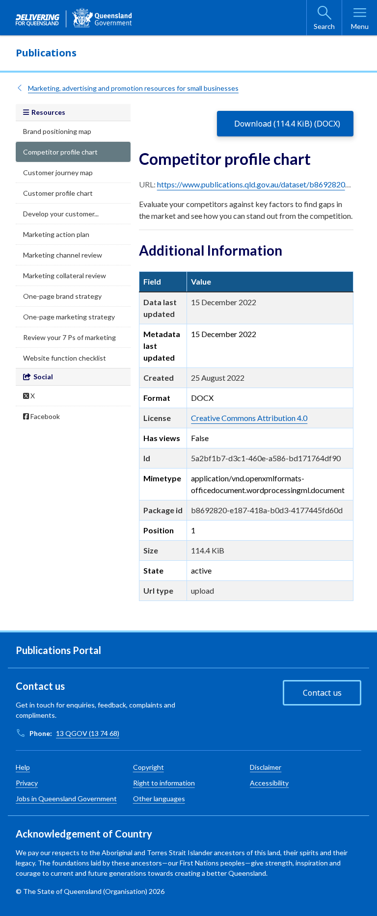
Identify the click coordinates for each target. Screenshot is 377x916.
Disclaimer (265, 767)
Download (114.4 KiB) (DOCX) (287, 123)
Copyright (148, 767)
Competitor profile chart (60, 152)
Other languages (159, 798)
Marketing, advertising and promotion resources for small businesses (133, 88)
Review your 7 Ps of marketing (69, 337)
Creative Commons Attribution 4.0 (249, 417)
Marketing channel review (62, 255)
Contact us (322, 692)
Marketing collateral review (64, 275)
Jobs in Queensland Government (66, 798)
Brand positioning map (57, 131)
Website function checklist (64, 358)
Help (23, 767)
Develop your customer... (61, 213)
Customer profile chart (58, 193)
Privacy (27, 783)
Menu (360, 26)
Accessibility (269, 783)
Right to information (164, 783)
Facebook (44, 416)
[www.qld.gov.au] (74, 17)
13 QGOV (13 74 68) (87, 733)
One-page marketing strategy (69, 317)
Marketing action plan (56, 234)
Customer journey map (58, 172)
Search (324, 26)
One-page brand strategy (62, 296)
